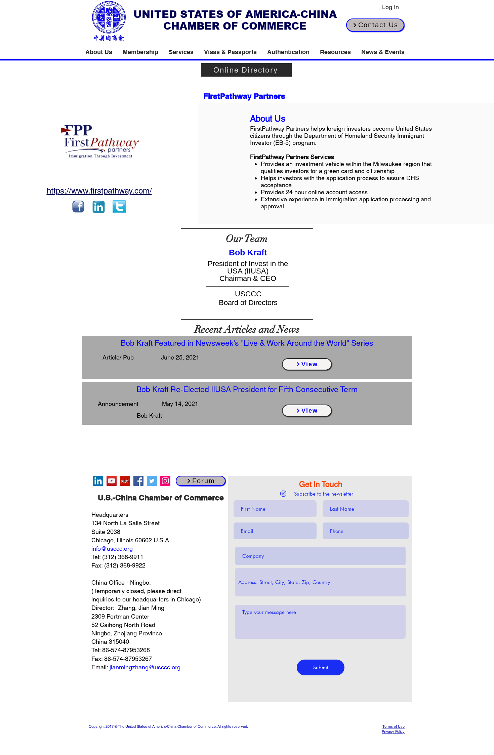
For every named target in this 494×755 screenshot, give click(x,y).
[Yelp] (125, 481)
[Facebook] (138, 481)
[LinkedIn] (98, 481)
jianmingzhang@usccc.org (145, 667)
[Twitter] (152, 481)
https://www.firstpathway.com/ (99, 190)
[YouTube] (112, 481)
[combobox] (320, 582)
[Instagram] (165, 481)
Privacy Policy (393, 731)
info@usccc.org (112, 548)
